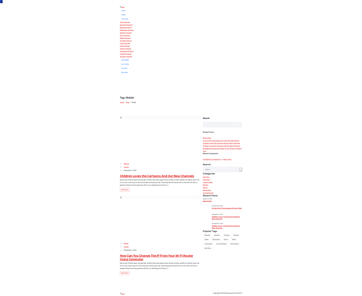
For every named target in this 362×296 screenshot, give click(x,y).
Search (206, 118)
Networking (207, 190)
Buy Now (124, 72)
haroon (126, 167)
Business (217, 235)
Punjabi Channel (126, 41)
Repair (234, 239)
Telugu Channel (125, 49)
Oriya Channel (125, 35)
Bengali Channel (126, 27)
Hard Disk (206, 180)
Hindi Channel (125, 22)
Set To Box (125, 64)
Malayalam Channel (127, 30)
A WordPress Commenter (211, 159)
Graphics (236, 235)
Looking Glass (208, 182)
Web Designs (234, 244)
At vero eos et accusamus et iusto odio (227, 208)
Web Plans (207, 248)
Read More (124, 190)
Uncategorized (208, 193)
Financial (226, 235)
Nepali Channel (125, 38)
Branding (207, 235)
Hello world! (207, 138)
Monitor (126, 164)
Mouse (126, 243)
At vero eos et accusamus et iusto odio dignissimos (221, 141)
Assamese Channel (126, 51)
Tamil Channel (125, 43)
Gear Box (206, 177)
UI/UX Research (221, 244)
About (123, 15)
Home (123, 11)
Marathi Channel (126, 33)
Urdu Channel (125, 46)
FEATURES (125, 60)
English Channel (125, 54)
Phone (226, 239)
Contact (124, 68)
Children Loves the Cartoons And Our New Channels (157, 176)
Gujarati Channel (126, 57)
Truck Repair (208, 244)
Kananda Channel (126, 25)
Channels (124, 19)
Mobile (206, 239)
